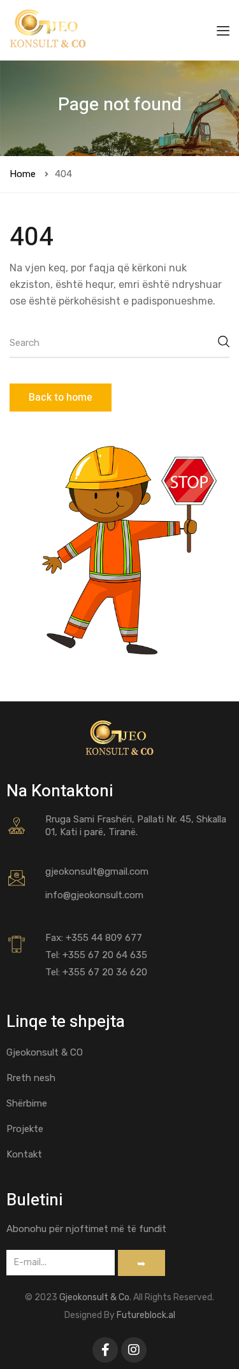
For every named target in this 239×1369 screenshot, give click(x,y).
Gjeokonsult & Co (94, 1297)
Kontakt (24, 1154)
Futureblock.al (146, 1315)
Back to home (60, 397)
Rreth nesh (30, 1078)
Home (23, 174)
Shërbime (26, 1103)
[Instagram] (134, 1350)
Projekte (24, 1129)
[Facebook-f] (105, 1350)
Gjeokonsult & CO (44, 1052)
